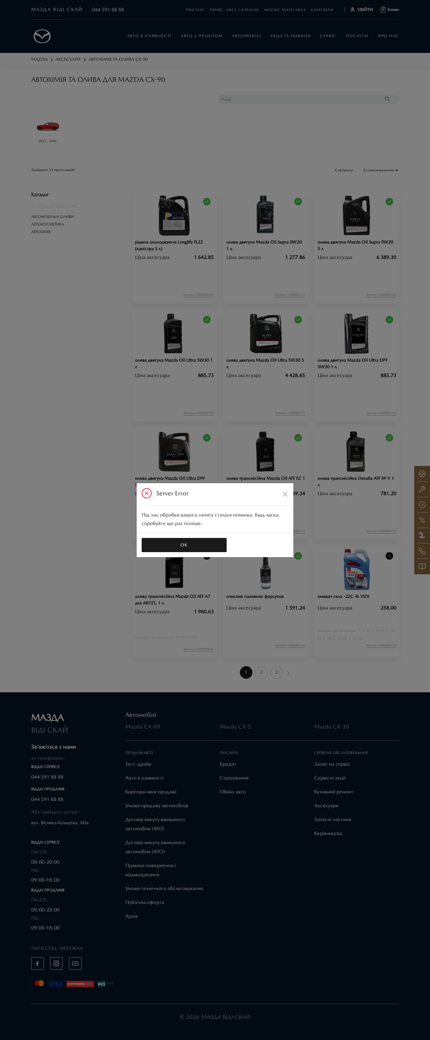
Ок (184, 544)
